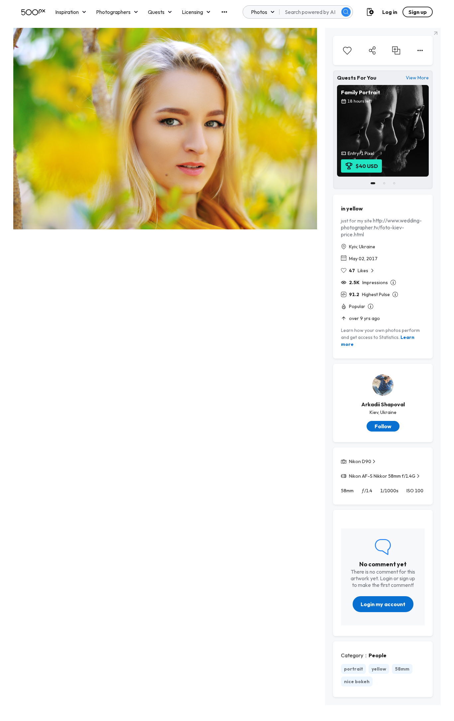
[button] (346, 12)
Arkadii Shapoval (383, 404)
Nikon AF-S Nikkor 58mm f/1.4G (382, 476)
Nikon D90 (360, 461)
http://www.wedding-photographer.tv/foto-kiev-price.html (381, 227)
